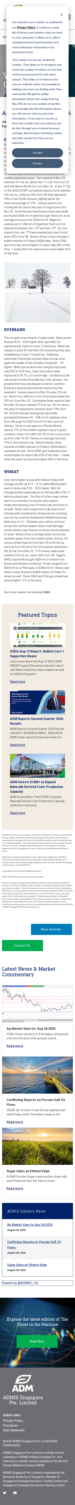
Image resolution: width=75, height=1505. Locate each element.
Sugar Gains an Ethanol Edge (28, 1171)
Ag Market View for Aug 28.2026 (31, 1029)
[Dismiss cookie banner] (61, 14)
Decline (37, 163)
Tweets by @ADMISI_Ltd (20, 1283)
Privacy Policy (13, 1421)
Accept (37, 152)
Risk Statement (13, 1430)
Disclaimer (10, 1425)
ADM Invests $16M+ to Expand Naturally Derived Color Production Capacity (36, 787)
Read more (17, 682)
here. (47, 592)
